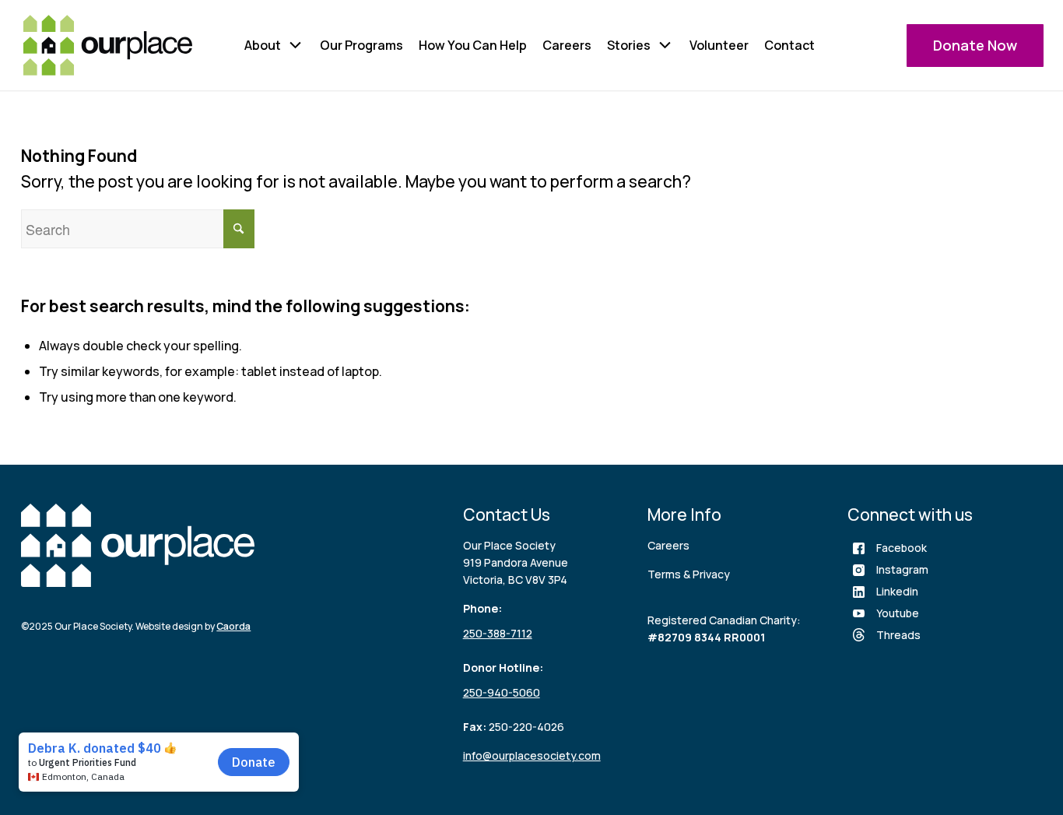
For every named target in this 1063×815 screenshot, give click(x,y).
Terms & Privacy (688, 574)
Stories (629, 45)
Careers (566, 45)
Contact (789, 45)
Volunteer (719, 45)
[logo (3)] (107, 45)
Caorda (233, 626)
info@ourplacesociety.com (532, 755)
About (262, 45)
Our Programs (361, 45)
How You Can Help (473, 45)
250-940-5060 (501, 692)
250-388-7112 (497, 633)
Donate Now (975, 45)
